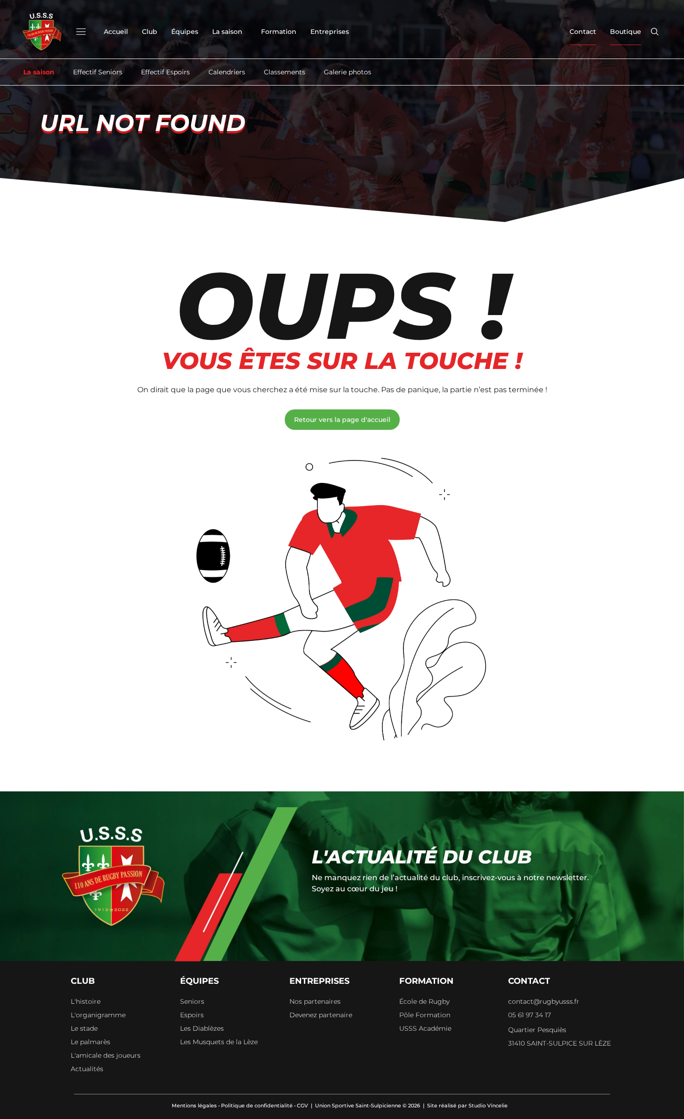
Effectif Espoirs (165, 72)
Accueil (116, 31)
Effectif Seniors (97, 72)
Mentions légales (194, 1105)
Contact (583, 31)
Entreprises (329, 31)
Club (149, 31)
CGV (302, 1105)
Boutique (625, 31)
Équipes (184, 31)
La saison (227, 31)
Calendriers (226, 72)
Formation (278, 31)
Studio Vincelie (488, 1105)
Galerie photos (347, 72)
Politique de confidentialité (257, 1105)
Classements (284, 72)
